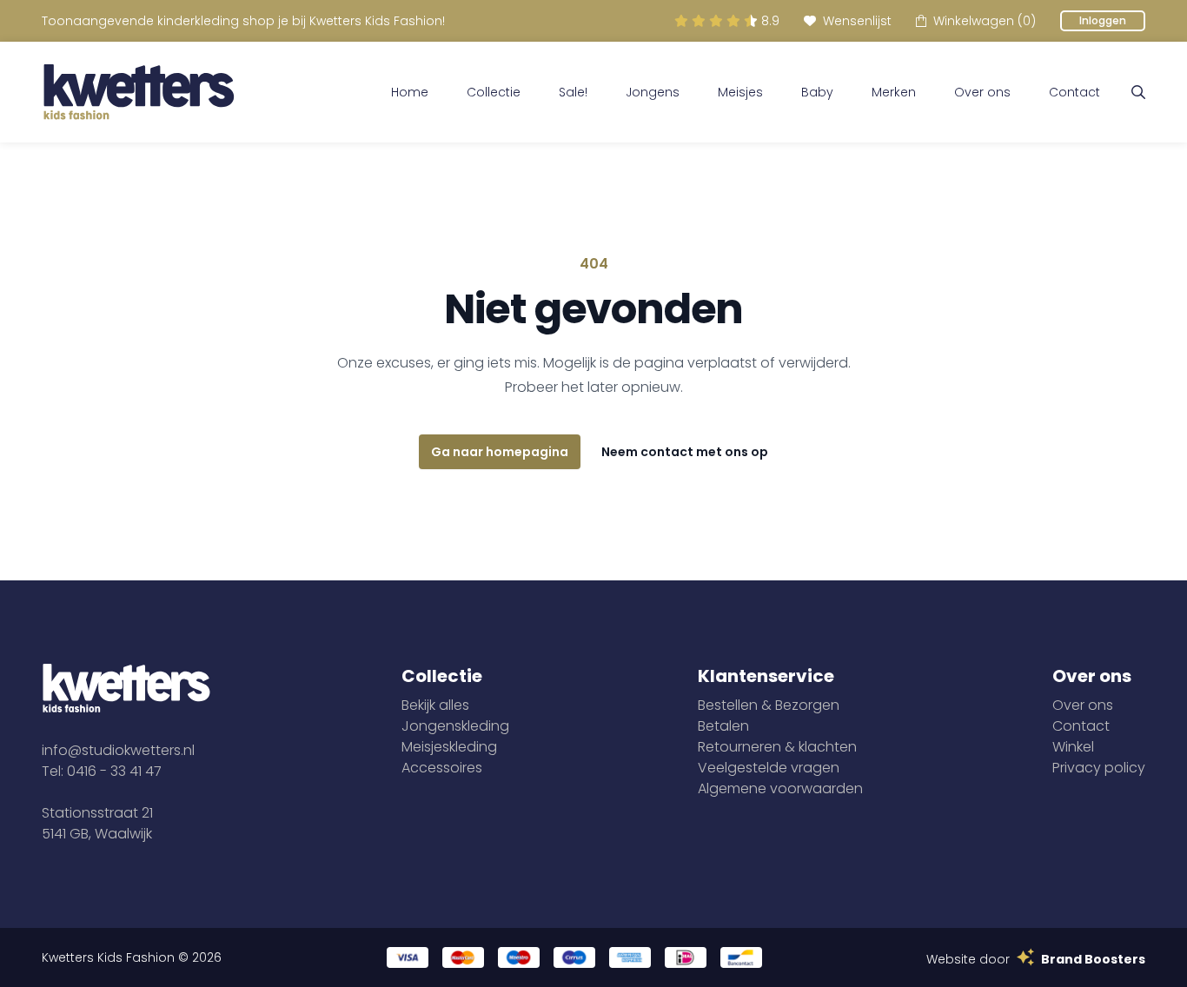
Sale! (573, 92)
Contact (1074, 92)
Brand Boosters (1093, 959)
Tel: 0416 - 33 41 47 (102, 771)
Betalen (723, 726)
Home (409, 92)
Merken (894, 92)
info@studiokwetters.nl (118, 750)
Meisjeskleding (449, 747)
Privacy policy (1098, 768)
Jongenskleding (455, 726)
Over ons (982, 92)
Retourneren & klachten (777, 747)
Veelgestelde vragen (768, 768)
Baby (817, 92)
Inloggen (1102, 20)
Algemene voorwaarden (780, 788)
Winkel (1073, 747)
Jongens (653, 92)
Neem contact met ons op (684, 451)
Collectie (494, 92)
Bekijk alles (435, 705)
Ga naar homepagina (499, 451)
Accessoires (441, 768)
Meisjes (740, 92)
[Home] (139, 92)
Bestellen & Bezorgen (768, 705)
